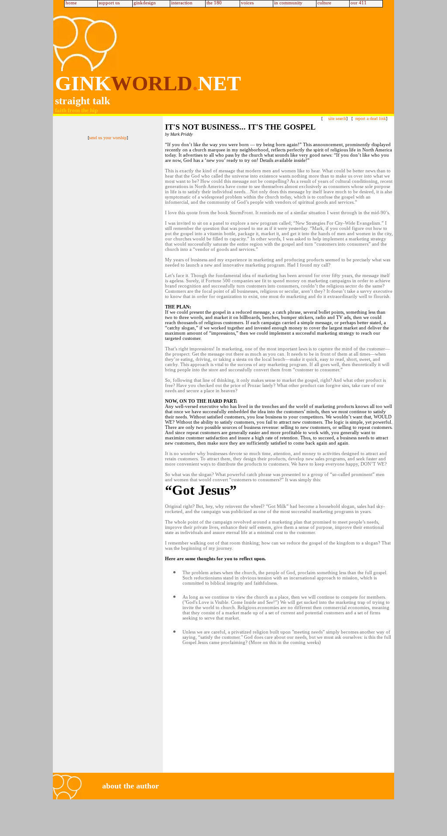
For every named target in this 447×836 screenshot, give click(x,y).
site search (337, 118)
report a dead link (370, 118)
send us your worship (108, 137)
